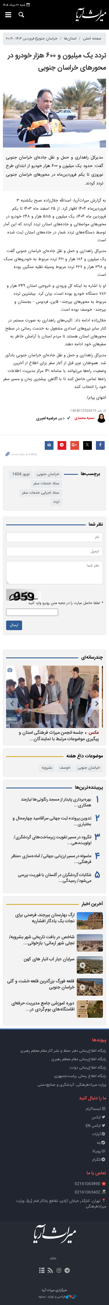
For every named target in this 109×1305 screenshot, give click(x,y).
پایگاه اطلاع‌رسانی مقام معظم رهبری (78, 1059)
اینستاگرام (93, 1109)
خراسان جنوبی (46, 39)
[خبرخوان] (50, 1271)
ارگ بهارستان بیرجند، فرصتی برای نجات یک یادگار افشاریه (44, 918)
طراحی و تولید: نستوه (52, 1297)
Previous (97, 704)
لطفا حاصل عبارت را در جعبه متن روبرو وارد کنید (65, 603)
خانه (53, 1259)
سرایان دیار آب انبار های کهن (49, 959)
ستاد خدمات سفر (46, 484)
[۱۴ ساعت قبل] (90, 943)
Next (12, 704)
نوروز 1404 (21, 474)
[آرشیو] (41, 1271)
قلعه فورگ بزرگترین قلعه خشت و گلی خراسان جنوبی (40, 984)
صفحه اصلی (92, 39)
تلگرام (96, 1160)
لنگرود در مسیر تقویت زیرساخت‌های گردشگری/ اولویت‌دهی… (52, 840)
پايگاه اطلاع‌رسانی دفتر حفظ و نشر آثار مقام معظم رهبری (63, 1051)
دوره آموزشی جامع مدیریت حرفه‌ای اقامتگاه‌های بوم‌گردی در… (42, 1006)
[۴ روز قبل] (53, 697)
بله (99, 1143)
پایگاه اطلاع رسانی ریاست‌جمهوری (80, 1076)
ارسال (14, 625)
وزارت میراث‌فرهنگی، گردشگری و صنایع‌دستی (71, 1085)
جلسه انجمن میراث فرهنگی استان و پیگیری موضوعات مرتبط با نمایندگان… (60, 735)
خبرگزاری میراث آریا (91, 15)
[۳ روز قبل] (90, 987)
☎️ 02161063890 (90, 1184)
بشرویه (47, 768)
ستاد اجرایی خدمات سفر (40, 493)
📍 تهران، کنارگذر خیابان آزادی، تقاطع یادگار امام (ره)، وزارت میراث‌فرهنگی (61, 1204)
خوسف (65, 768)
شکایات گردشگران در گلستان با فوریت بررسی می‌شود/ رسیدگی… (54, 878)
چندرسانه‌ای (92, 658)
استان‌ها (70, 39)
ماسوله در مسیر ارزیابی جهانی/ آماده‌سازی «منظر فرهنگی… (51, 859)
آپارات (96, 1134)
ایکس (96, 1118)
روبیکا (96, 1151)
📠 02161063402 (90, 1192)
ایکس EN (93, 1126)
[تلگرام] (67, 1271)
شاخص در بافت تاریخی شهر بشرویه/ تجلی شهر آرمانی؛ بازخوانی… (41, 940)
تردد (56, 502)
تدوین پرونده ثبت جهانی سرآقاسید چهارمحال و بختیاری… (51, 821)
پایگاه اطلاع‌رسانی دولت (87, 1068)
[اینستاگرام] (58, 1271)
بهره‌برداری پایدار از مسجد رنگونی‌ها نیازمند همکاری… (56, 802)
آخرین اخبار (92, 904)
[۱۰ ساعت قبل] (90, 921)
